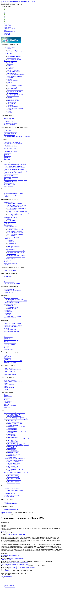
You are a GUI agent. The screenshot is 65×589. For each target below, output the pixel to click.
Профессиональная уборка (15, 94)
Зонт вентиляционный (10, 217)
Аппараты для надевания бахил (13, 166)
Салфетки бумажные (10, 133)
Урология (7, 157)
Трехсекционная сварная (14, 214)
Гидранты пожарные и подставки (13, 490)
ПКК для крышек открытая (15, 232)
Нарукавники (8, 401)
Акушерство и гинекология (12, 142)
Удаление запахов (12, 106)
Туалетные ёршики (9, 184)
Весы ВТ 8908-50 (6, 559)
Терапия (6, 154)
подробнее (4, 531)
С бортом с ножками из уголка (16, 257)
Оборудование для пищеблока (9, 199)
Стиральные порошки (10, 123)
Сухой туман (8, 276)
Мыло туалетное (9, 118)
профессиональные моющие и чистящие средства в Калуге (18, 1)
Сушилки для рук (9, 183)
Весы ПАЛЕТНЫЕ (13, 466)
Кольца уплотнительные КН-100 (10, 555)
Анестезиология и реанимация (13, 143)
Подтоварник (8, 225)
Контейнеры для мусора (11, 177)
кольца (11, 558)
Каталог (8, 512)
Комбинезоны (8, 396)
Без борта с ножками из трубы (16, 251)
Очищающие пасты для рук (12, 283)
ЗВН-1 (9, 219)
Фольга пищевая (9, 387)
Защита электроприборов (14, 76)
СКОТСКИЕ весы (12, 471)
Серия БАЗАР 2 (12, 449)
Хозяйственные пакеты (11, 374)
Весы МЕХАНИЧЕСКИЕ (14, 422)
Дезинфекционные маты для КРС (17, 301)
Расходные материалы (10, 151)
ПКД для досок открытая (14, 231)
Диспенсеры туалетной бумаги (13, 172)
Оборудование (8, 313)
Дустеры (6, 328)
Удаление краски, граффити (15, 108)
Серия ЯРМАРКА (12, 437)
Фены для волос (8, 186)
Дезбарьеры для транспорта (15, 299)
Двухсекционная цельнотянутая (16, 205)
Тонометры (7, 156)
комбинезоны (13, 567)
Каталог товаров (9, 585)
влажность (22, 534)
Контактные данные (6, 576)
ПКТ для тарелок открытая (15, 234)
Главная (6, 24)
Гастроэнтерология (9, 145)
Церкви (9, 111)
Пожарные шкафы (9, 493)
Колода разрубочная (10, 222)
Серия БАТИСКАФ (13, 425)
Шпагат (6, 389)
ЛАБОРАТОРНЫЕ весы (14, 414)
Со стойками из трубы (13, 246)
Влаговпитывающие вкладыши (13, 381)
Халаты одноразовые (10, 405)
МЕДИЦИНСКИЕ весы (14, 416)
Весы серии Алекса (13, 474)
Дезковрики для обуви (10, 304)
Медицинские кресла (10, 148)
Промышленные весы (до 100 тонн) (14, 458)
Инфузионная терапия (10, 146)
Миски (6, 341)
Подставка (7, 223)
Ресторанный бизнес (13, 96)
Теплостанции (11, 102)
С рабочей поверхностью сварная (17, 211)
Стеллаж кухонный (9, 240)
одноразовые (21, 567)
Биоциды (10, 68)
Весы (2, 410)
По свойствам (8, 53)
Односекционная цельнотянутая (16, 208)
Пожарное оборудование (8, 486)
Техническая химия (6, 189)
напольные (25, 562)
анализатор (9, 534)
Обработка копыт (9, 292)
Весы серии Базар (12, 475)
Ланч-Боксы (7, 358)
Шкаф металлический (10, 263)
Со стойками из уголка (14, 248)
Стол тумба (7, 260)
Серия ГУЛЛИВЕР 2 (13, 429)
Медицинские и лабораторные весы (14, 413)
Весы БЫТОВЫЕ (12, 442)
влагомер (15, 534)
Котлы (6, 502)
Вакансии (7, 33)
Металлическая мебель (7, 506)
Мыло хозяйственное (10, 120)
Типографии (11, 103)
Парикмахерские (12, 88)
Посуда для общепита (7, 499)
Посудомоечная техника (14, 91)
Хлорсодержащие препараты (12, 195)
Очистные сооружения (14, 87)
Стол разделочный (9, 249)
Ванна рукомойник (9, 216)
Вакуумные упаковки (10, 270)
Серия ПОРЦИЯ (12, 457)
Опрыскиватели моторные (11, 329)
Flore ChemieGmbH (12, 50)
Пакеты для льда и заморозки (12, 369)
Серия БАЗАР (11, 448)
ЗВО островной (12, 220)
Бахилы (6, 395)
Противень (7, 238)
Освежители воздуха (10, 121)
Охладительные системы (14, 85)
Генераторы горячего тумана (12, 323)
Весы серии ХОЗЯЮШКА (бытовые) (18, 445)
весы (10, 562)
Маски (6, 399)
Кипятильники (8, 175)
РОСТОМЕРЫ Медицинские (15, 417)
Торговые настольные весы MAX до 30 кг (16, 472)
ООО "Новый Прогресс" (14, 51)
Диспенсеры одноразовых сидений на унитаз (17, 171)
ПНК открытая (11, 235)
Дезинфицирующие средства (12, 302)
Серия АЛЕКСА (12, 446)
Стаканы (6, 346)
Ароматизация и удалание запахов (10, 273)
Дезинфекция (4, 295)
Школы (9, 112)
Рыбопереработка (12, 99)
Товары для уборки (9, 124)
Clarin (9, 48)
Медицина (10, 79)
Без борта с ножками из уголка (16, 252)
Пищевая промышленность (15, 90)
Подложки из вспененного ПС (13, 361)
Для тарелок (10, 241)
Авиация (10, 62)
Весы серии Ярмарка (13, 483)
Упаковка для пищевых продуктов (11, 352)
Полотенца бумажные (10, 132)
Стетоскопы (7, 153)
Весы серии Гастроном (14, 480)
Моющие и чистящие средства (9, 44)
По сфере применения (10, 61)
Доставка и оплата (9, 28)
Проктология (8, 150)
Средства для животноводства (9, 286)
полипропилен (30, 567)
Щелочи (6, 196)
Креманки (7, 338)
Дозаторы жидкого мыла (11, 174)
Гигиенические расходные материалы (15, 167)
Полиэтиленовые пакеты (8, 365)
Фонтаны (10, 109)
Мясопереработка (12, 80)
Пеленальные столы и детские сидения (15, 180)
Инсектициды (8, 311)
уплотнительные (19, 558)
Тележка (6, 261)
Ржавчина (10, 97)
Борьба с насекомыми (13, 70)
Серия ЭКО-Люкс (12, 307)
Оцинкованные (11, 209)
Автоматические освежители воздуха (15, 164)
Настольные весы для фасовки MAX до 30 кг (17, 439)
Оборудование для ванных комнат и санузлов (14, 162)
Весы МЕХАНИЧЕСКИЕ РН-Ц (16, 443)
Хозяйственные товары (7, 115)
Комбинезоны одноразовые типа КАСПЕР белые (15, 564)
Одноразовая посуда (6, 334)
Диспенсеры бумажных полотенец (14, 169)
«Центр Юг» (8, 570)
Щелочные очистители (14, 59)
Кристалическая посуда (11, 340)
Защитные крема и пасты (8, 279)
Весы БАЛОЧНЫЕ (12, 464)
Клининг (10, 77)
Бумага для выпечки (10, 380)
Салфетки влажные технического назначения (17, 136)
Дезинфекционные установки (12, 326)
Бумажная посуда (9, 337)
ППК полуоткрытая (13, 237)
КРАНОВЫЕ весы (12, 467)
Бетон (9, 65)
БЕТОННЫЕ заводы (13, 461)
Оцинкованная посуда (10, 503)
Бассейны (10, 64)
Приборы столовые (9, 344)
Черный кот (15, 569)
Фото (5, 30)
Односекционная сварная (14, 206)
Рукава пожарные (9, 496)
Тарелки (6, 347)
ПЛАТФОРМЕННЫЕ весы (15, 469)
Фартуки (6, 404)
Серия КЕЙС (11, 432)
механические (17, 562)
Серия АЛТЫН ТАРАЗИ (14, 423)
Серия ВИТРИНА (12, 452)
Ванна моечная (8, 202)
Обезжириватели (12, 83)
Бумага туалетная (9, 130)
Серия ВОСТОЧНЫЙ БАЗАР (16, 426)
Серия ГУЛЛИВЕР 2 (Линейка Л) (17, 431)
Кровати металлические (11, 509)
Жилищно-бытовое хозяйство (16, 74)
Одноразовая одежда (7, 392)
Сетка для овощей (9, 384)
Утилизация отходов (10, 317)
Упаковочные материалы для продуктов (12, 267)
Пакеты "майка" (8, 368)
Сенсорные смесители (10, 181)
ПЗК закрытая (11, 228)
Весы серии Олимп (13, 481)
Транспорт (10, 105)
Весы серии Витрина (13, 478)
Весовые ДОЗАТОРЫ (13, 463)
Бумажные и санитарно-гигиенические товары (14, 127)
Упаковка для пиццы (10, 362)
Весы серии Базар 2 (13, 477)
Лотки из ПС (8, 359)
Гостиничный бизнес (13, 71)
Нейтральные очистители (14, 56)
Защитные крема (9, 282)
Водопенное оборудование (12, 488)
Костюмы (7, 398)
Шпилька (6, 264)
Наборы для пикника (10, 343)
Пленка (6, 383)
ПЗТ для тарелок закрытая (15, 229)
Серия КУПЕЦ (11, 434)
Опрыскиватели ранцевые (11, 331)
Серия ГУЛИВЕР (12, 428)
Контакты (7, 34)
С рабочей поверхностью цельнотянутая (19, 212)
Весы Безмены (11, 440)
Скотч (6, 386)
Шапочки (7, 407)
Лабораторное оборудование (12, 290)
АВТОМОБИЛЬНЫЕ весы (15, 460)
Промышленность (12, 93)
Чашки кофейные (9, 349)
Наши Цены (7, 27)
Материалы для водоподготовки (13, 193)
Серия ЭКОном (12, 308)
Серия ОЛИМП (11, 435)
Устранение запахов (9, 31)
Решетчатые (10, 244)
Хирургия (7, 159)
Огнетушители (8, 491)
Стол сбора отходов (9, 258)
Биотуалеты (10, 67)
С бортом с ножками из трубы (16, 255)
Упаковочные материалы (8, 377)
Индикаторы (7, 310)
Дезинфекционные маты (11, 298)
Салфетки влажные (9, 135)
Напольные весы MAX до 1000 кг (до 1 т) (16, 419)
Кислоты (6, 191)
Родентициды (8, 314)
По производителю (9, 47)
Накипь (9, 82)
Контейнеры (7, 356)
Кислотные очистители (14, 55)
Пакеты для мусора (9, 371)
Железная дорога (12, 73)
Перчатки (7, 402)
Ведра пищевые (8, 355)
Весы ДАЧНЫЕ (12, 420)
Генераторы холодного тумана (13, 325)
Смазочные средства (13, 58)
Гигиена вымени (9, 289)
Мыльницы (7, 178)
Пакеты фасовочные (10, 372)
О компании (7, 25)
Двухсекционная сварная (14, 203)
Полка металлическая (10, 226)
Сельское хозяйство (13, 100)
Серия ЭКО (10, 305)
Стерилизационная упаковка (12, 316)
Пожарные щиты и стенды (11, 495)
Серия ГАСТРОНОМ (13, 454)
